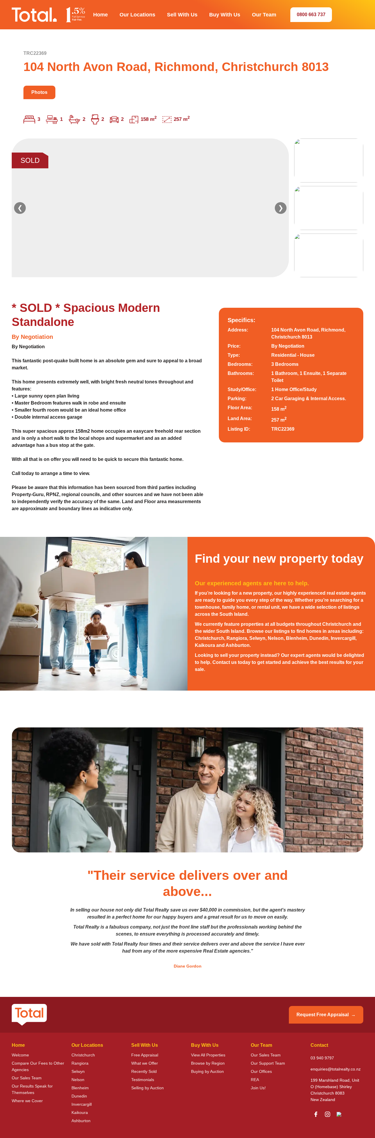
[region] (187, 207)
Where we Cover (27, 1100)
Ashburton (81, 1120)
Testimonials (142, 1079)
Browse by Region (208, 1063)
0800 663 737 (311, 14)
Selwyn (78, 1071)
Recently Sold (144, 1071)
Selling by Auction (147, 1087)
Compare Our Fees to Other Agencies (38, 1066)
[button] (100, 14)
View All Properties (208, 1055)
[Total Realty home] (48, 14)
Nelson (77, 1079)
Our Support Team (268, 1063)
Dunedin (79, 1096)
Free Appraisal (144, 1055)
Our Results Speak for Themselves (32, 1089)
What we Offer (144, 1063)
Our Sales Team (27, 1078)
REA (255, 1079)
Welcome (20, 1055)
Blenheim (80, 1087)
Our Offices (261, 1071)
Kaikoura (79, 1112)
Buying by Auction (207, 1071)
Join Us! (258, 1087)
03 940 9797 (322, 1058)
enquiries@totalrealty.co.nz (336, 1069)
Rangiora (79, 1063)
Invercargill (81, 1104)
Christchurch (83, 1055)
